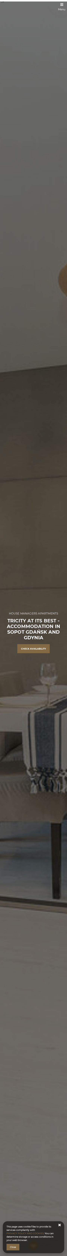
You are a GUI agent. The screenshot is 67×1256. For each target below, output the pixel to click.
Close (13, 1247)
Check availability (33, 648)
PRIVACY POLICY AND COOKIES (25, 1233)
